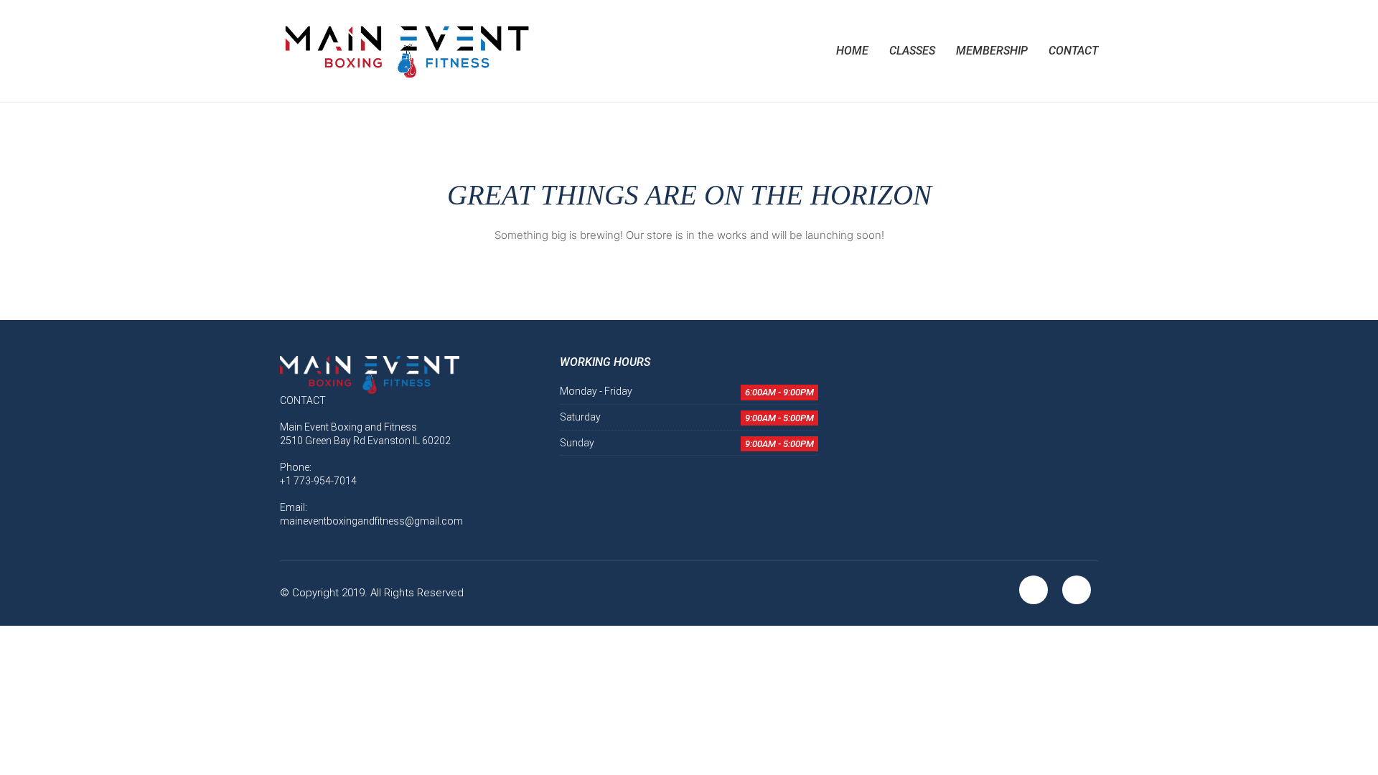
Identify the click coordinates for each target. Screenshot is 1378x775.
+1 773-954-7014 (318, 481)
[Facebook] (1033, 590)
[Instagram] (1076, 590)
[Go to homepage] (405, 51)
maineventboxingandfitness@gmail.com (371, 521)
